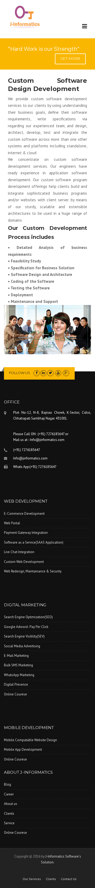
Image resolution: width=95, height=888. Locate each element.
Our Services (32, 879)
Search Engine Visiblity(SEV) (24, 636)
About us (10, 804)
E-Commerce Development (24, 513)
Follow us (19, 373)
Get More (70, 58)
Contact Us (69, 879)
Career (9, 794)
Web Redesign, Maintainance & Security (32, 571)
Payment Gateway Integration (26, 532)
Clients (9, 813)
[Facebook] (37, 373)
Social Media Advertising (22, 646)
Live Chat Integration (19, 552)
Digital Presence (16, 684)
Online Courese (15, 694)
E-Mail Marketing (16, 655)
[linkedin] (43, 373)
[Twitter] (50, 373)
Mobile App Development (23, 749)
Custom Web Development (24, 561)
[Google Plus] (66, 373)
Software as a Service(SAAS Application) (33, 542)
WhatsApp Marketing (19, 675)
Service (9, 823)
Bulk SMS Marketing (18, 665)
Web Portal (12, 523)
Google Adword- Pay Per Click (26, 627)
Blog (7, 784)
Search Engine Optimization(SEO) (28, 617)
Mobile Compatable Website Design (30, 740)
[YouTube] (58, 373)
